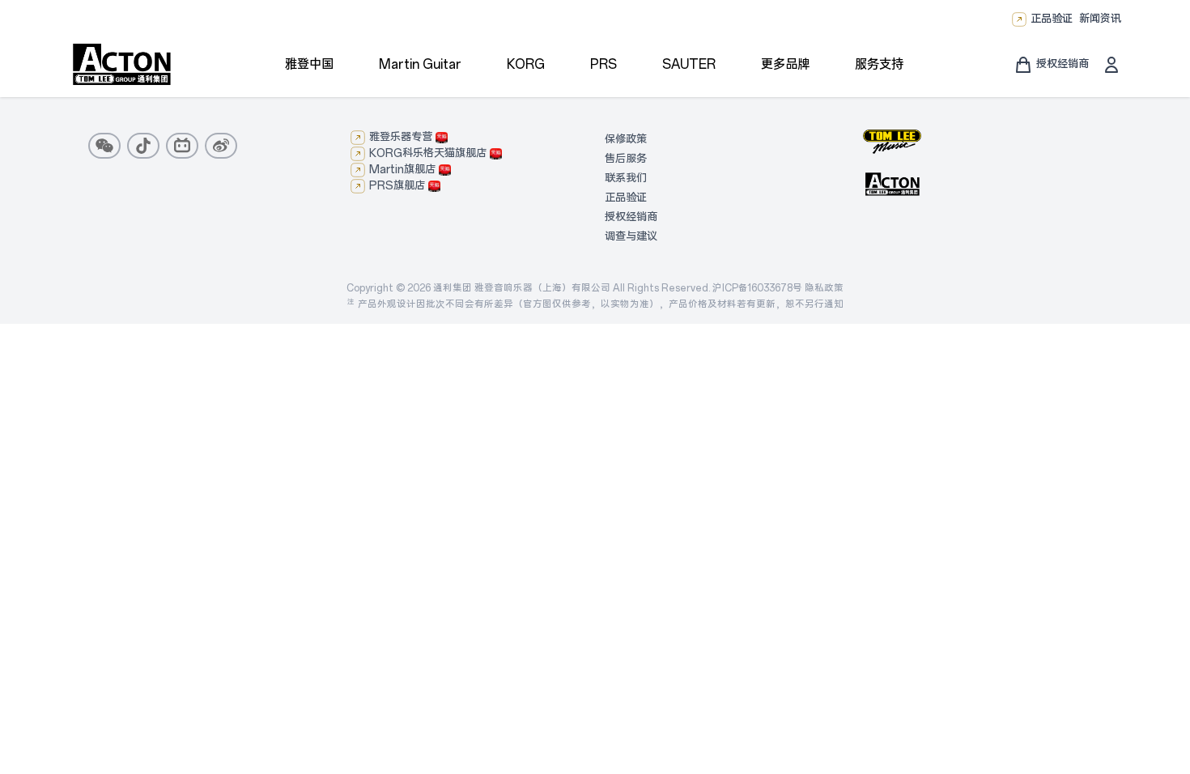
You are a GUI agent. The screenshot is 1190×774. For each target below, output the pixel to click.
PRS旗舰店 (397, 186)
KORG (526, 64)
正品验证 (1052, 19)
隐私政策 (824, 288)
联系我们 (626, 178)
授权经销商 (631, 217)
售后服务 (626, 159)
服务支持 (879, 64)
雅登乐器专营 (400, 137)
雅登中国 (309, 64)
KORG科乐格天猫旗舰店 (428, 153)
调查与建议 (631, 237)
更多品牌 (785, 64)
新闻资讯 (1100, 19)
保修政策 (626, 140)
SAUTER (689, 64)
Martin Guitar (420, 64)
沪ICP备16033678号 (757, 288)
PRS (603, 64)
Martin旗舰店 (402, 169)
